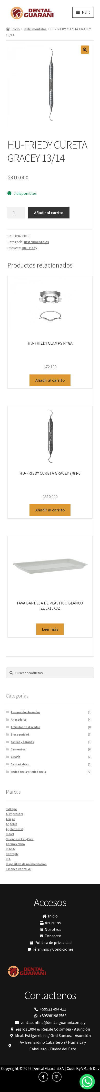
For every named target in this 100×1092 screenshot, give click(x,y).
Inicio (16, 29)
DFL (8, 859)
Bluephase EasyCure (20, 839)
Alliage (10, 819)
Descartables (20, 764)
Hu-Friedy (29, 247)
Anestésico (19, 719)
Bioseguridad (20, 734)
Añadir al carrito (49, 212)
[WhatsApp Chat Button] (87, 1081)
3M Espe (11, 809)
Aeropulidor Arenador (25, 712)
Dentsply (12, 854)
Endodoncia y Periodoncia (28, 772)
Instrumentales (35, 29)
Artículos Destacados (25, 727)
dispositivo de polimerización (26, 864)
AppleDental (14, 829)
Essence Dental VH (18, 869)
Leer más (50, 629)
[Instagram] (57, 1077)
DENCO (10, 849)
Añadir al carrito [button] (50, 380)
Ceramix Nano (15, 844)
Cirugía (15, 757)
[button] (85, 49)
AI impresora (14, 814)
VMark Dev (90, 1068)
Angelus (11, 824)
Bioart (10, 834)
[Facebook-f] (43, 1077)
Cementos (18, 749)
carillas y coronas (22, 742)
